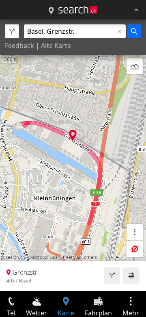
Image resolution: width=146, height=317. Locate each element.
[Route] (112, 275)
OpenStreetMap (65, 257)
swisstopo (37, 257)
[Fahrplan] (131, 275)
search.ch (15, 257)
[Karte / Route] (51, 11)
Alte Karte (56, 45)
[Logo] (77, 10)
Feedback (19, 45)
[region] (73, 155)
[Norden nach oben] (135, 86)
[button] (73, 135)
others (90, 257)
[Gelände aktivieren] (135, 66)
